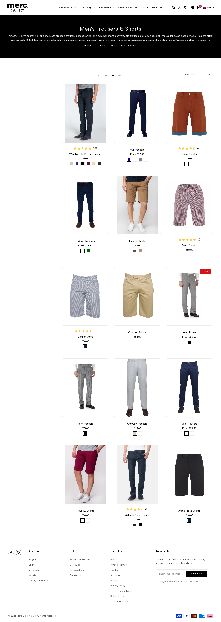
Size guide (75, 564)
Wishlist (33, 575)
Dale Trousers (189, 423)
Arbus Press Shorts (189, 510)
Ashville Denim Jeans (137, 515)
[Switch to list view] (100, 74)
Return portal (117, 596)
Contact (114, 570)
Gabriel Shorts (137, 241)
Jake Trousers (85, 423)
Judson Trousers (85, 241)
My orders (34, 570)
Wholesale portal (119, 601)
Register (33, 559)
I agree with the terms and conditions (180, 581)
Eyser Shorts (189, 154)
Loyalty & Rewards (38, 580)
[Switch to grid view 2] (106, 74)
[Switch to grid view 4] (120, 74)
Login (31, 564)
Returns (114, 580)
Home (87, 45)
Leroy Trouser (189, 332)
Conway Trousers (137, 423)
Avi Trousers (137, 149)
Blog (112, 559)
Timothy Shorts (85, 510)
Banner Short (85, 336)
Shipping (115, 575)
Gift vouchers (77, 570)
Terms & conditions (120, 591)
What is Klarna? (118, 564)
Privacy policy (117, 585)
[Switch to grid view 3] (112, 74)
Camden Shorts (137, 332)
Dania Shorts (189, 245)
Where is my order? (80, 559)
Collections (101, 45)
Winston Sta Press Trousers (85, 154)
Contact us (75, 575)
